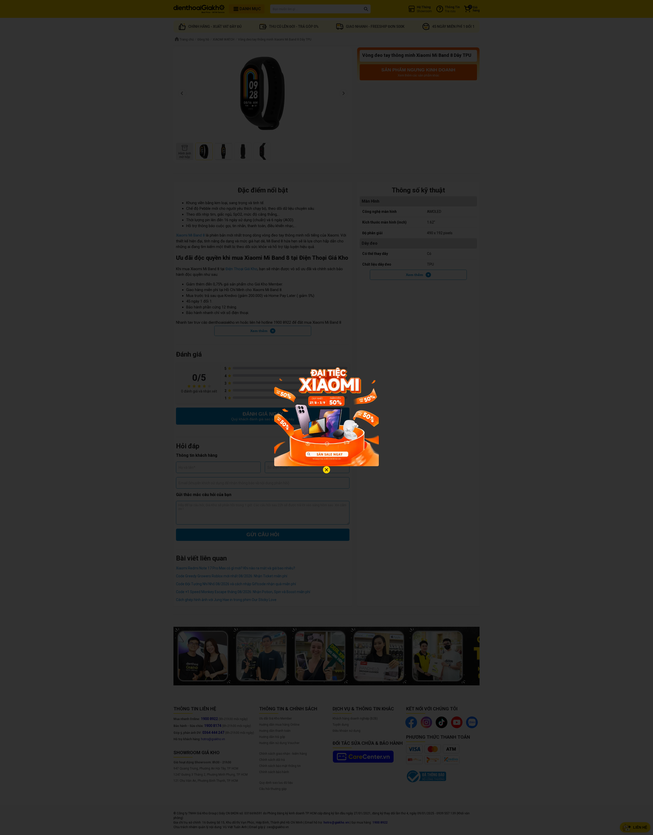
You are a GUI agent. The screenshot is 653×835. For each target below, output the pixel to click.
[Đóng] (326, 469)
